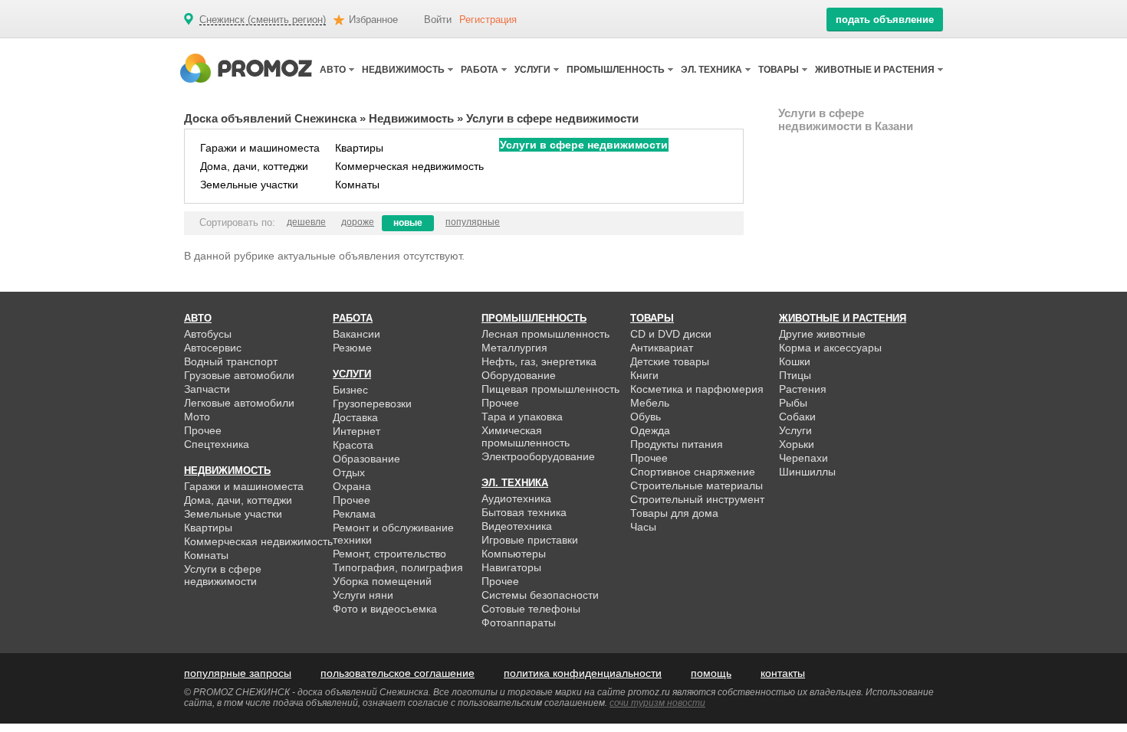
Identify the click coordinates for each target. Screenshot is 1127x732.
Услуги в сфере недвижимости (584, 145)
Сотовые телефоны (530, 609)
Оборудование (518, 375)
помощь (711, 673)
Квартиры (359, 148)
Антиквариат (661, 347)
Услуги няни (363, 595)
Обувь (645, 416)
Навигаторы (511, 567)
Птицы (795, 375)
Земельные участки (249, 184)
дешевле (306, 222)
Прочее (203, 430)
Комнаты (357, 184)
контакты (783, 673)
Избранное (373, 20)
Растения (802, 389)
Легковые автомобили (239, 403)
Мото (197, 416)
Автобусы (208, 334)
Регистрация (488, 20)
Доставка (355, 417)
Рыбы (793, 403)
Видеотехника (516, 526)
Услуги (795, 430)
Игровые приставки (529, 540)
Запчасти (207, 389)
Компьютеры (513, 553)
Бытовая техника (524, 512)
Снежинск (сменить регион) (262, 20)
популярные (472, 222)
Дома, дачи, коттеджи (254, 166)
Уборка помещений (382, 581)
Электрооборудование (538, 456)
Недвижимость (411, 118)
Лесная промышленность (545, 334)
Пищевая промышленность (550, 389)
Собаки (797, 416)
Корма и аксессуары (830, 347)
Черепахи (803, 458)
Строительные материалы (696, 485)
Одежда (650, 430)
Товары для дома (674, 513)
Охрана (352, 486)
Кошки (794, 361)
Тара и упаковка (522, 416)
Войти (438, 19)
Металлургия (514, 347)
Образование (366, 459)
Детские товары (669, 361)
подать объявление (885, 19)
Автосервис (213, 347)
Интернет (356, 431)
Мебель (649, 403)
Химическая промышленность (525, 436)
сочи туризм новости (657, 703)
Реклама (354, 514)
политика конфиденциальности (583, 673)
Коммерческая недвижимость (409, 166)
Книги (644, 375)
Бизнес (350, 390)
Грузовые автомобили (239, 375)
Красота (353, 445)
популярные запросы (237, 673)
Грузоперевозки (372, 403)
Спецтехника (216, 444)
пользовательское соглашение (397, 673)
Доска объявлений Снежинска (270, 118)
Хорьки (796, 444)
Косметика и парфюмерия (697, 389)
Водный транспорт (231, 361)
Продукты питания (676, 444)
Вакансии (356, 334)
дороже (357, 222)
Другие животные (822, 334)
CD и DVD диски (670, 334)
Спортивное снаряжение (692, 472)
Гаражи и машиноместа (260, 148)
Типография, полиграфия (398, 567)
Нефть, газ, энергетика (538, 361)
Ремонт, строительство (389, 553)
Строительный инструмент (697, 499)
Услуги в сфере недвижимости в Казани (845, 119)
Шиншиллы (807, 472)
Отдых (349, 472)
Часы (643, 527)
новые (407, 222)
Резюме (352, 347)
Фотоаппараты (518, 622)
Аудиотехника (516, 498)
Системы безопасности (540, 595)
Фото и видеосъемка (385, 609)
